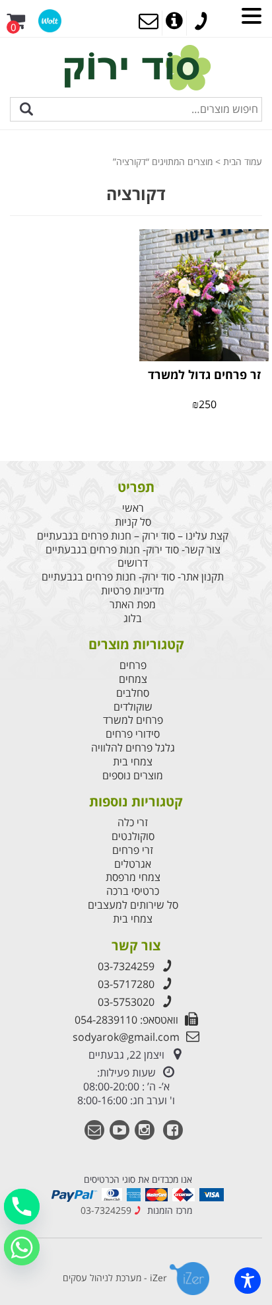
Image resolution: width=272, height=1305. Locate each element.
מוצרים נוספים (132, 776)
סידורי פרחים (133, 734)
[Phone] (22, 1206)
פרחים (133, 665)
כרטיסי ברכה (132, 891)
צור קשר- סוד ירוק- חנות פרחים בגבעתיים (133, 550)
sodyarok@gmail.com (126, 1037)
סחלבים (132, 693)
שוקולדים (133, 707)
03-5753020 (126, 1002)
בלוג (132, 618)
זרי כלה (133, 822)
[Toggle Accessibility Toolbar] (247, 1280)
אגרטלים (132, 864)
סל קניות (133, 522)
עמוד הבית (242, 161)
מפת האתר (133, 605)
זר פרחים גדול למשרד (204, 374)
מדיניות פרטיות (132, 591)
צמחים (133, 679)
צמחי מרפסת (133, 877)
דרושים (133, 563)
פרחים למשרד (133, 720)
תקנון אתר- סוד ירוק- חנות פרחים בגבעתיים (133, 577)
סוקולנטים (133, 836)
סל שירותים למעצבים (133, 905)
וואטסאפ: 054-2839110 (126, 1019)
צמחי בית (133, 762)
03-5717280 (126, 984)
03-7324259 (126, 966)
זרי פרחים (132, 850)
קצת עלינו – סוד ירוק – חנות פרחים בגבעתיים (132, 536)
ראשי (133, 508)
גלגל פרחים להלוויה (133, 748)
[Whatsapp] (22, 1247)
